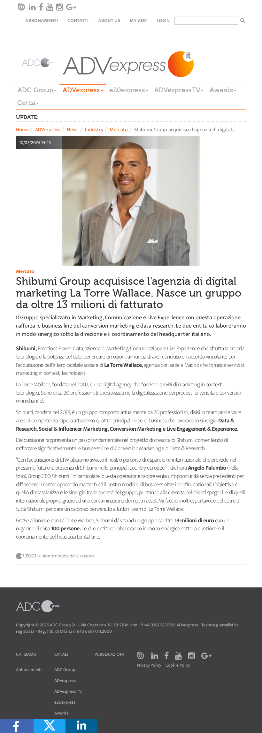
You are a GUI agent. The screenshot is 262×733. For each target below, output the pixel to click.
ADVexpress (81, 90)
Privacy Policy (149, 665)
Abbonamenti (41, 21)
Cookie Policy (178, 665)
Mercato (119, 129)
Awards (221, 90)
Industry (94, 129)
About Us (109, 21)
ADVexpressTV (177, 90)
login (163, 21)
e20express (127, 90)
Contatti (78, 21)
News (73, 129)
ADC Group (35, 90)
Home (22, 129)
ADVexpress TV (68, 691)
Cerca (26, 103)
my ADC (138, 21)
